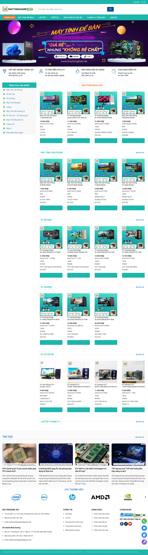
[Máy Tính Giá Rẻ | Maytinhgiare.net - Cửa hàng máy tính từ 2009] (18, 9)
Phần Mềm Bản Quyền (14, 133)
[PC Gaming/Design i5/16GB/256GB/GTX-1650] (106, 237)
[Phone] (144, 521)
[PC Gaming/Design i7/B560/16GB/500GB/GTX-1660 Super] (78, 237)
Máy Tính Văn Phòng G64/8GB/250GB (129, 117)
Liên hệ (113, 17)
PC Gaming (10, 98)
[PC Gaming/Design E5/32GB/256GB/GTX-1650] (78, 304)
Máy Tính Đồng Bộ (13, 103)
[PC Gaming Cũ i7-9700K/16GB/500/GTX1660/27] (78, 372)
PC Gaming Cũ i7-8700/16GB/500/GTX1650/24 (106, 386)
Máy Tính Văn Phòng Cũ (15, 111)
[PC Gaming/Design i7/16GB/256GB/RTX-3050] (51, 304)
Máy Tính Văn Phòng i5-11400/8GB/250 (48, 117)
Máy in (8, 128)
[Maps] (144, 542)
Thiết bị (55, 17)
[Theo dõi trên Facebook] (122, 524)
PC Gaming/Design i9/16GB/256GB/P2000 (103, 117)
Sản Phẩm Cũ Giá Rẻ (73, 17)
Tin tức (143, 2)
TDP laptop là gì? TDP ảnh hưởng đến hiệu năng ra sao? (127, 469)
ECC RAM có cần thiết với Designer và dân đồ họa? (90, 469)
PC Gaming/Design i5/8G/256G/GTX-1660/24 (76, 117)
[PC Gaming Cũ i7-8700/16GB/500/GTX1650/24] (106, 372)
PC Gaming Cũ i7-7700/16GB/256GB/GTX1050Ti (133, 386)
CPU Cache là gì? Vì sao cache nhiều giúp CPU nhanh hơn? (19, 469)
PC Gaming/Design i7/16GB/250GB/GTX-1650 (132, 251)
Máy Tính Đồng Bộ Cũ (14, 120)
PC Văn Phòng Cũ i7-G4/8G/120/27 (47, 386)
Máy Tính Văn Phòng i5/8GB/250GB (47, 184)
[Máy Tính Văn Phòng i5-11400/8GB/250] (51, 103)
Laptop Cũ (10, 124)
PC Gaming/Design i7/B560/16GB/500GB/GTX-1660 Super (77, 251)
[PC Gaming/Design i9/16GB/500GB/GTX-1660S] (51, 237)
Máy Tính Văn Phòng (14, 90)
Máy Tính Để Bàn (26, 17)
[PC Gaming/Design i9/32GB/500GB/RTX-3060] (106, 304)
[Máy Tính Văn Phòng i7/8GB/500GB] (106, 170)
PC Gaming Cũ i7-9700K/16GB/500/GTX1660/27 (78, 386)
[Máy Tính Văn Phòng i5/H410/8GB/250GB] (78, 170)
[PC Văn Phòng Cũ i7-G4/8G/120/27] (51, 372)
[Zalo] (144, 535)
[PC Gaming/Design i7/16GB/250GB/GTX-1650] (133, 237)
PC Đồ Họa (10, 94)
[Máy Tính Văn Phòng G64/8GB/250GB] (133, 103)
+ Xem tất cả (139, 437)
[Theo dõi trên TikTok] (126, 524)
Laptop (42, 17)
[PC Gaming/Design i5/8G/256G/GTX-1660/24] (78, 103)
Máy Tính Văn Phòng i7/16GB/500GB (129, 184)
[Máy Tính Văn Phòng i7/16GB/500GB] (133, 170)
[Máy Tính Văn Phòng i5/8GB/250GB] (51, 170)
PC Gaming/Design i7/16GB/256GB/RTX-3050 (49, 318)
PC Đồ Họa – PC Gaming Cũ (17, 116)
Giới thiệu (136, 2)
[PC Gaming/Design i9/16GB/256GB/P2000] (106, 103)
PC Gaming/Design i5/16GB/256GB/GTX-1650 (104, 251)
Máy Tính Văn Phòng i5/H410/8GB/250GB (75, 184)
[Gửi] (110, 9)
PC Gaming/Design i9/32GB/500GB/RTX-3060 (104, 318)
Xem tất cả (140, 152)
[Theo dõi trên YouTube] (130, 524)
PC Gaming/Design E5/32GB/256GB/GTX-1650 (77, 318)
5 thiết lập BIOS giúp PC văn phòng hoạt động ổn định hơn (55, 469)
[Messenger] (144, 528)
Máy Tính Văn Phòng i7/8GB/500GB (102, 184)
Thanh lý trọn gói (96, 17)
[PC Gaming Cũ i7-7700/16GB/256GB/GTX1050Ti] (133, 372)
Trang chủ (9, 17)
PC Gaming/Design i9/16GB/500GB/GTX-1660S (50, 251)
